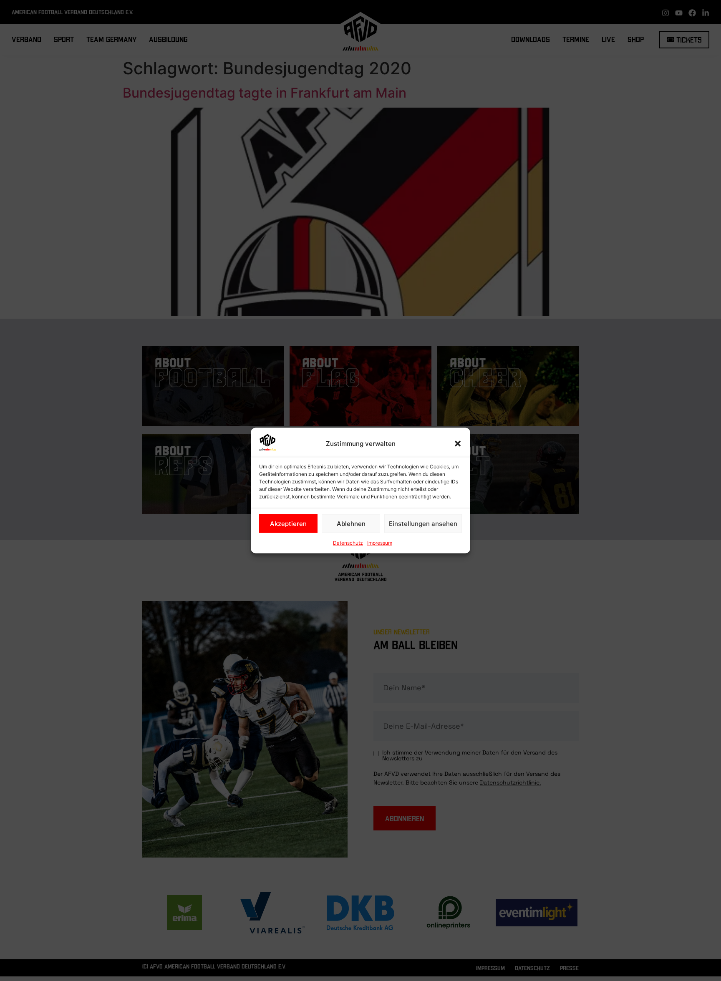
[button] (458, 444)
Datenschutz (348, 543)
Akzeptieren (288, 523)
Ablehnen (351, 523)
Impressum (379, 543)
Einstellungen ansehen (423, 523)
